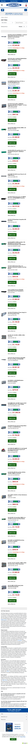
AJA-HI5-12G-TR (14, 565)
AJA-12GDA (13, 497)
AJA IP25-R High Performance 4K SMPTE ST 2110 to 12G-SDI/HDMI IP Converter (17, 197)
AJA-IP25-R (12, 199)
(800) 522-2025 (16, 709)
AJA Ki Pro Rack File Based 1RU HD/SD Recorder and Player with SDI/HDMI (16, 358)
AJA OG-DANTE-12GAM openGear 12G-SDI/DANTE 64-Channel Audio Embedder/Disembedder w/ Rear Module (17, 243)
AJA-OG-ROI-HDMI (14, 130)
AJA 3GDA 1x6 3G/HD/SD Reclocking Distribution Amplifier (16, 541)
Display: (20, 26)
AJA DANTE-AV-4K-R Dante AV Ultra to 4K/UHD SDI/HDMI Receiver (16, 82)
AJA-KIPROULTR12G (15, 61)
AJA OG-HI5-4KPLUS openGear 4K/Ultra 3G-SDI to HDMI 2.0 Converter (16, 473)
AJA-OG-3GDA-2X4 (14, 154)
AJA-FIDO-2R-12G (14, 428)
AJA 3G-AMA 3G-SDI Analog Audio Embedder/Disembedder (15, 586)
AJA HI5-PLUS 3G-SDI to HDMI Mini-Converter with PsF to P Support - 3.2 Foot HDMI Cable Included (17, 105)
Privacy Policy (22, 736)
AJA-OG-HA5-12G (14, 520)
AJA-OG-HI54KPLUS (14, 475)
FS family (20, 640)
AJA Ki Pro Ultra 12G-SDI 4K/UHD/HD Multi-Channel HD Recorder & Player (17, 59)
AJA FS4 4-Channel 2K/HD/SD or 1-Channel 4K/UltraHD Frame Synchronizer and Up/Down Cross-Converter (17, 36)
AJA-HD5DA (13, 383)
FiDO (8, 671)
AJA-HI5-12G (13, 337)
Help (2, 713)
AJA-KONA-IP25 (13, 452)
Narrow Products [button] (19, 22)
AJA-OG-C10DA (13, 269)
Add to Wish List (11, 54)
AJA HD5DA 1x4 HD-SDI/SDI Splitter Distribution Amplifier (15, 381)
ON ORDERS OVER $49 (14, 14)
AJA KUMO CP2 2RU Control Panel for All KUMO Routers (17, 175)
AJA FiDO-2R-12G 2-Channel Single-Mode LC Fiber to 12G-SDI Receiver (17, 426)
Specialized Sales (14, 1)
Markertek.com (4, 716)
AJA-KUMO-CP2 (14, 177)
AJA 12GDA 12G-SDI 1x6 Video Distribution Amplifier (17, 495)
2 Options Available (12, 85)
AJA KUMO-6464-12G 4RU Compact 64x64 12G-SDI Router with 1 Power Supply (17, 403)
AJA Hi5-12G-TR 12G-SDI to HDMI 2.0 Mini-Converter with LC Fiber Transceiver (17, 563)
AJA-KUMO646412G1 (15, 405)
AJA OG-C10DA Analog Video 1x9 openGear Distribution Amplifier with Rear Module (17, 267)
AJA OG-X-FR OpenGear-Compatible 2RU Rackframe (17, 220)
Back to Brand (5, 17)
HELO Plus (5, 680)
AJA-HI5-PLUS (13, 107)
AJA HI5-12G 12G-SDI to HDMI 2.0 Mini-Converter (16, 335)
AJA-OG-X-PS (13, 315)
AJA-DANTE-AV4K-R (14, 84)
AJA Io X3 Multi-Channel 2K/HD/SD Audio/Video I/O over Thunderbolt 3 (16, 290)
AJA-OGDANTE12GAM (15, 246)
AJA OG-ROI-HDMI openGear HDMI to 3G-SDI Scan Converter (17, 128)
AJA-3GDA (12, 543)
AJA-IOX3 (12, 292)
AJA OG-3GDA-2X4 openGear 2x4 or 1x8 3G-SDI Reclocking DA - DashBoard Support (17, 151)
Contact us (25, 1)
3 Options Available (12, 521)
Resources (3, 719)
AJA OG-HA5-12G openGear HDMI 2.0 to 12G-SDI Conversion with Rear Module (17, 518)
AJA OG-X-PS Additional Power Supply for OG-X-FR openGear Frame (17, 313)
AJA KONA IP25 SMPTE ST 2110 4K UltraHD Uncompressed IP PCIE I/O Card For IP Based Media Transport (17, 449)
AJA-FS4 (12, 38)
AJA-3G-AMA (13, 588)
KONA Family (3, 619)
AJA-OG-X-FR (13, 222)
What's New (3, 1)
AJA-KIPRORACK (14, 360)
